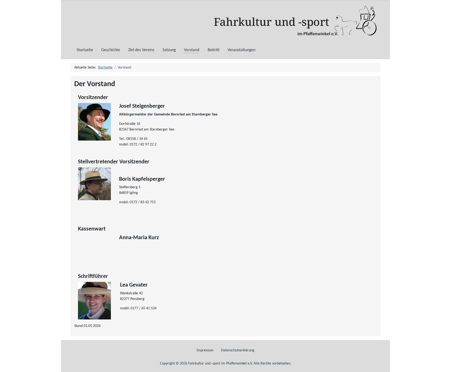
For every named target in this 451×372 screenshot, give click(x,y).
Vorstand (191, 50)
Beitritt (213, 50)
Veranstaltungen (241, 50)
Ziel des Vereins (141, 50)
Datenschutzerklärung (237, 350)
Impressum (205, 350)
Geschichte (110, 50)
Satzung (169, 50)
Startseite (85, 50)
